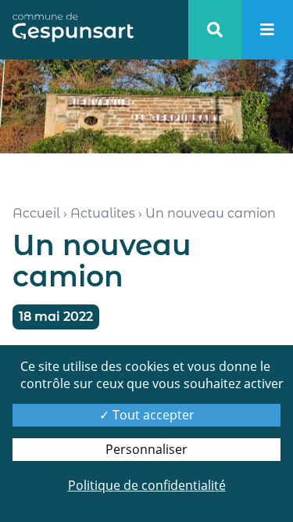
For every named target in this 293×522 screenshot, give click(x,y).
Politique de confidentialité (147, 485)
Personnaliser (146, 449)
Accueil (36, 213)
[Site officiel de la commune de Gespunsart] (73, 29)
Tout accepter (152, 414)
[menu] (267, 29)
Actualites (102, 213)
